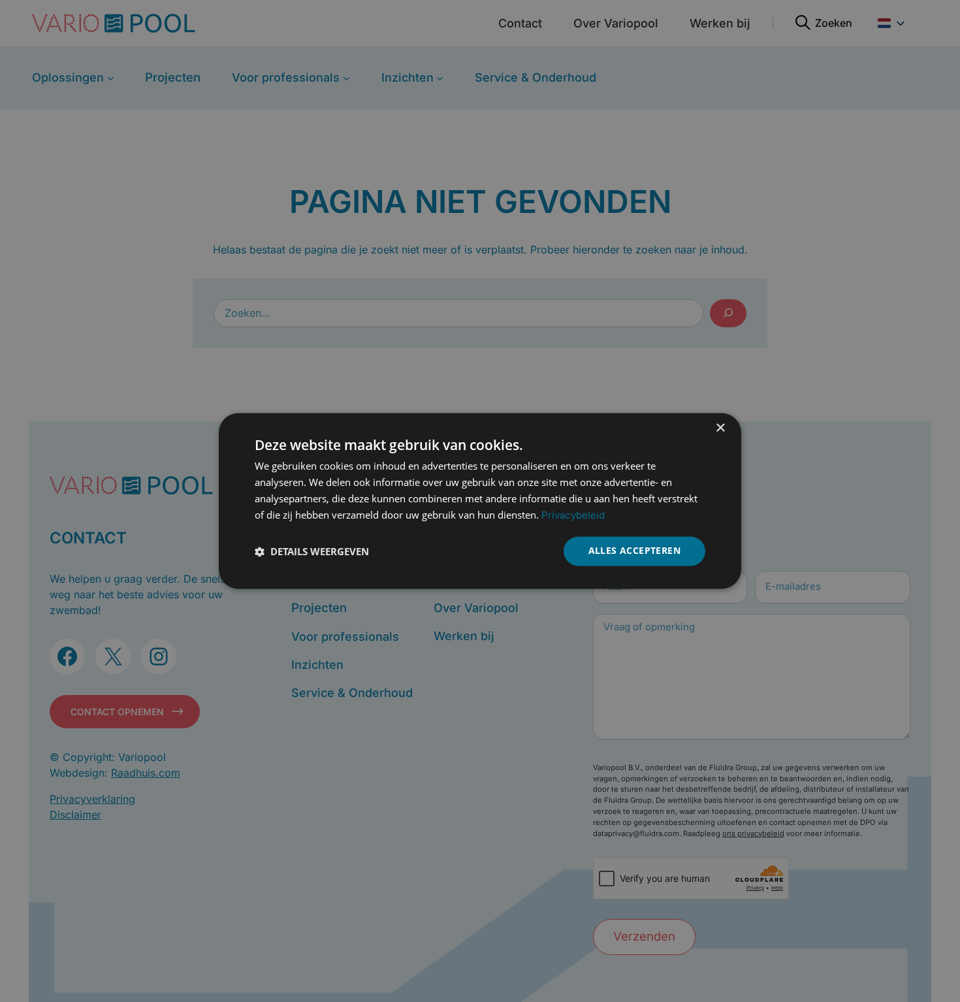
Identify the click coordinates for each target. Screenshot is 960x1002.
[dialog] (480, 501)
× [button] (720, 428)
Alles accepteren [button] (634, 551)
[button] (312, 551)
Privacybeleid (573, 515)
